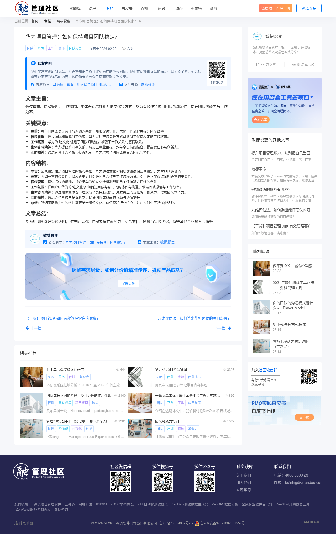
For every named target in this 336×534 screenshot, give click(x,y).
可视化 (77, 428)
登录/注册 (309, 8)
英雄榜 (196, 8)
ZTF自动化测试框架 (153, 503)
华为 (41, 48)
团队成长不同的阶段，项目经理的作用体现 (78, 395)
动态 (179, 8)
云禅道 (70, 503)
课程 (92, 8)
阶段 (95, 402)
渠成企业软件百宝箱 (257, 503)
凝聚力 (193, 428)
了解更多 (128, 283)
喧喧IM (101, 503)
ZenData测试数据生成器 (189, 503)
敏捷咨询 (61, 509)
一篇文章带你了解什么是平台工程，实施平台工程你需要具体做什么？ (187, 395)
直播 (144, 8)
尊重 (62, 48)
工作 (51, 48)
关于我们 (243, 475)
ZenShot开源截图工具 (292, 503)
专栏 (109, 8)
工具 (181, 402)
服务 (62, 376)
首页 (35, 20)
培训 (170, 428)
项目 (160, 376)
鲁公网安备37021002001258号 (222, 523)
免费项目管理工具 (276, 8)
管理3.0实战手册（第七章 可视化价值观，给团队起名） (78, 421)
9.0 (311, 521)
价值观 (63, 428)
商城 (213, 8)
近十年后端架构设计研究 (65, 369)
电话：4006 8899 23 (291, 475)
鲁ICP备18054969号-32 (176, 523)
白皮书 (127, 8)
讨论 (89, 428)
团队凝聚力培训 (167, 421)
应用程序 (194, 402)
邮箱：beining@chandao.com (298, 482)
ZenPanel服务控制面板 (33, 509)
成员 (181, 428)
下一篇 (220, 328)
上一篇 (35, 328)
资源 (181, 376)
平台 (170, 402)
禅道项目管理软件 (47, 503)
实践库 (75, 8)
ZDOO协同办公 (122, 503)
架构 (51, 376)
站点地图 (25, 522)
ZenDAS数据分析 (225, 503)
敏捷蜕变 (63, 20)
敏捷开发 (85, 503)
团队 (30, 48)
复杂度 (84, 376)
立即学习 (243, 489)
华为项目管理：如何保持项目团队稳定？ (82, 84)
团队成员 (75, 48)
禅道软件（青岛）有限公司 (136, 522)
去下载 (304, 417)
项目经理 (81, 402)
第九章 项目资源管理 (171, 369)
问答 (161, 8)
